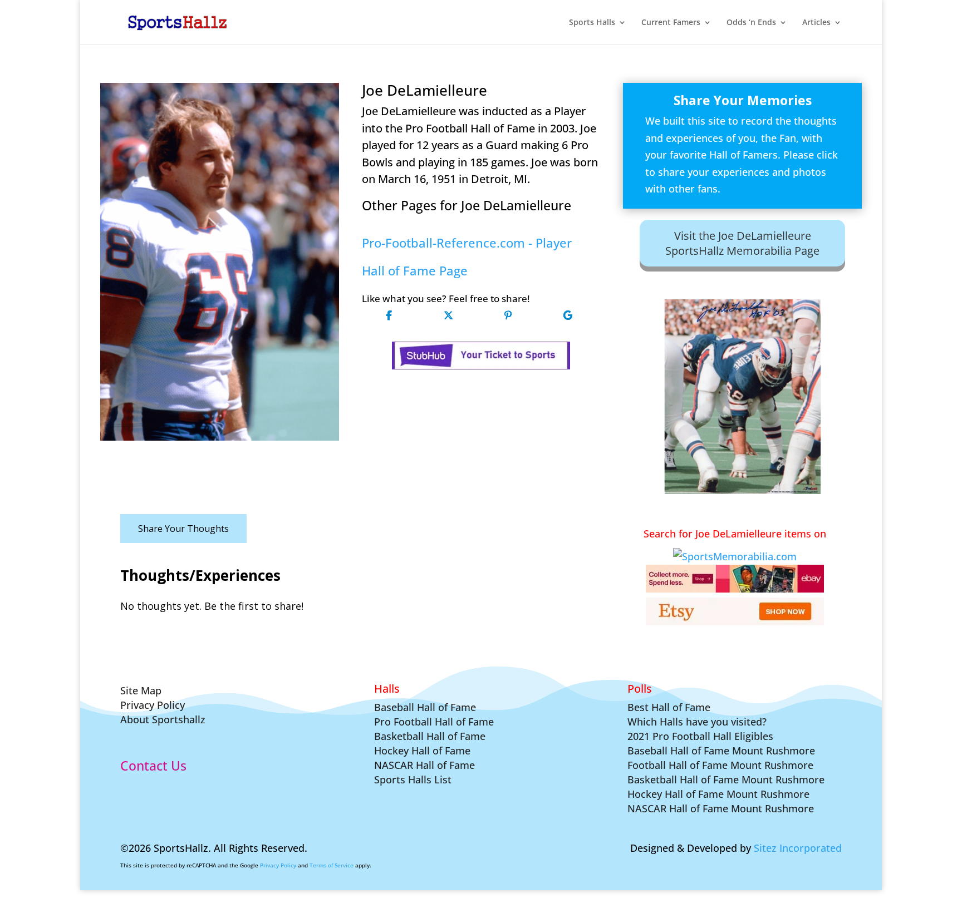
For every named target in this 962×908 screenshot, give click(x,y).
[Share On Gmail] (568, 314)
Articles (816, 22)
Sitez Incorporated (798, 848)
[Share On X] (448, 314)
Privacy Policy (278, 865)
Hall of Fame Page (415, 271)
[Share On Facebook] (389, 314)
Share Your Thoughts (183, 528)
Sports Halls (592, 22)
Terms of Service (332, 865)
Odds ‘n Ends (751, 22)
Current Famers (670, 22)
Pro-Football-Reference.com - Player (467, 243)
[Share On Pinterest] (508, 314)
